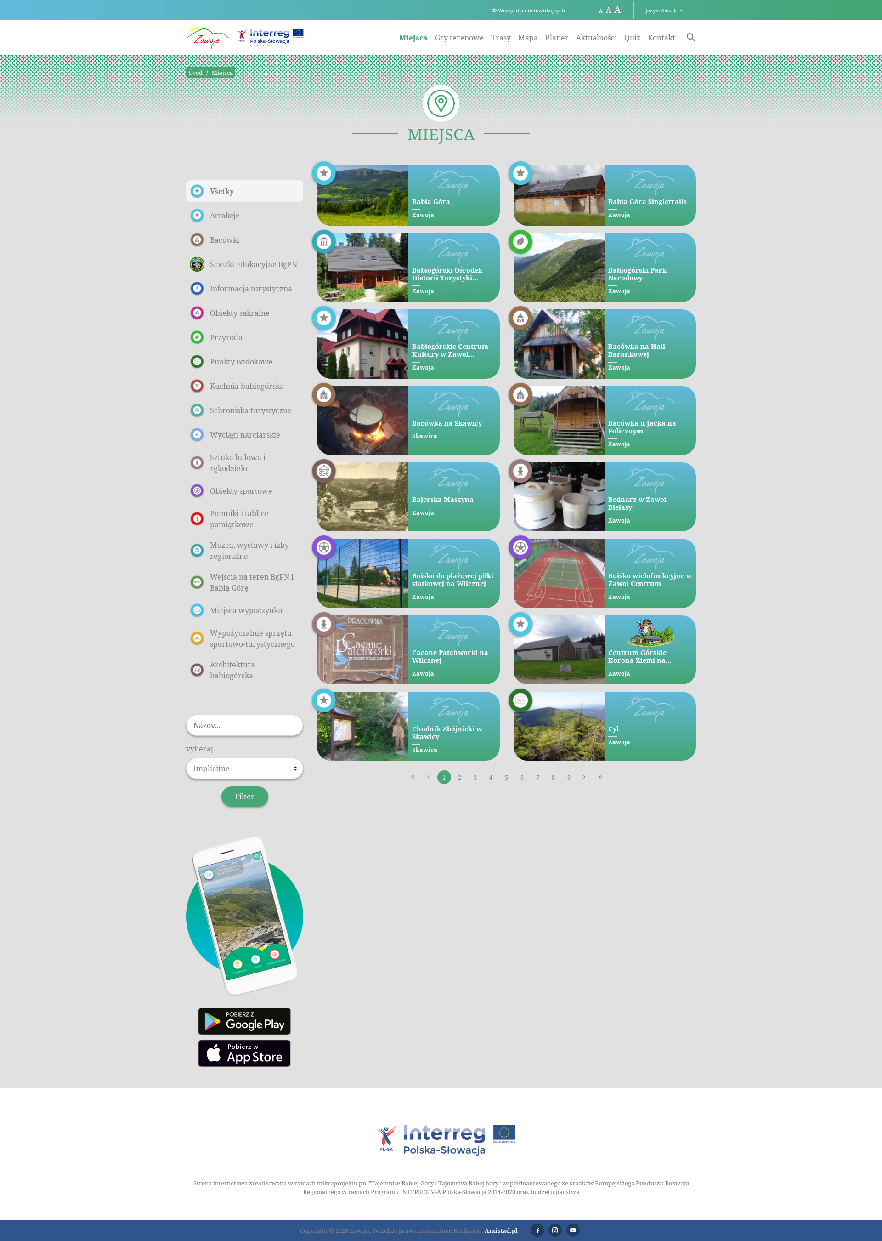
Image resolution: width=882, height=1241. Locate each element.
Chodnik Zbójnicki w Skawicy (447, 733)
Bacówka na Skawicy (447, 423)
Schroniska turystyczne (251, 410)
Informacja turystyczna (251, 289)
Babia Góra (431, 201)
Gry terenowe (459, 38)
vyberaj (199, 749)
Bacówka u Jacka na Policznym (642, 427)
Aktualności (596, 38)
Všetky (222, 191)
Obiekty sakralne (240, 313)
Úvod (195, 72)
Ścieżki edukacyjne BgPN (253, 264)
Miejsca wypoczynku (246, 610)
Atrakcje (225, 216)
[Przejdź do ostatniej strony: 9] (600, 777)
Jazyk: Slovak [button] (661, 10)
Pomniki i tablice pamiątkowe (239, 518)
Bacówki (224, 240)
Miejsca (413, 38)
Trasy (501, 38)
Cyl (613, 729)
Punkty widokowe (241, 362)
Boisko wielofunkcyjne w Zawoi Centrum (650, 580)
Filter (244, 796)
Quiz (632, 38)
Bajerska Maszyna (443, 499)
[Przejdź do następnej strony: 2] (585, 777)
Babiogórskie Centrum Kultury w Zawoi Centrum (450, 350)
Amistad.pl (501, 1230)
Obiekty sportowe (241, 491)
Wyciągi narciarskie (245, 435)
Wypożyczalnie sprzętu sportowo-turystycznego (252, 638)
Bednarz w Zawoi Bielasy (637, 503)
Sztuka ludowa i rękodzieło (238, 462)
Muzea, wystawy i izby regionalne (249, 550)
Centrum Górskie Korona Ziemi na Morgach (637, 657)
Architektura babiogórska (232, 670)
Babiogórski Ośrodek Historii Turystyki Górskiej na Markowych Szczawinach (452, 274)
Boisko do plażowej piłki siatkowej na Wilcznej (452, 580)
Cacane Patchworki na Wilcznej (450, 657)
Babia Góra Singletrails (647, 201)
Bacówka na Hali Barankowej (636, 350)
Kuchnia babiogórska (247, 386)
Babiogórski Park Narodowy (637, 274)
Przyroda (226, 337)
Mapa (528, 38)
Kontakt (661, 38)
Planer (557, 38)
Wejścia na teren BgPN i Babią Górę (252, 582)
